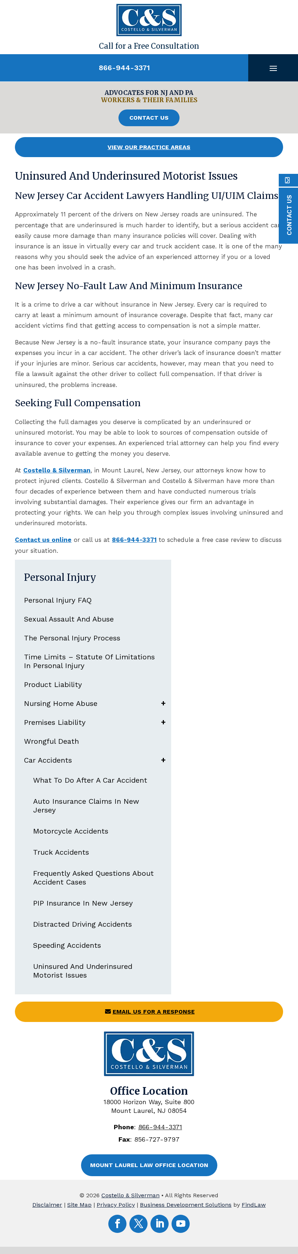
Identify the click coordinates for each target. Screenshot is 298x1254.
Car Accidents (48, 760)
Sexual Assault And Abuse (69, 619)
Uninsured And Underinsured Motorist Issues (82, 970)
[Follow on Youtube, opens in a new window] (181, 1224)
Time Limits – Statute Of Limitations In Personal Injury (89, 661)
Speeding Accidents (67, 945)
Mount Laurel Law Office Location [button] (149, 1165)
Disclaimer (47, 1204)
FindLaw (254, 1204)
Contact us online (43, 539)
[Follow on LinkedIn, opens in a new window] (159, 1224)
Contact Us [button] (149, 117)
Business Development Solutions (185, 1204)
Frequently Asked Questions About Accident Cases (93, 877)
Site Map (79, 1204)
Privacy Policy (116, 1204)
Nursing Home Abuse (60, 703)
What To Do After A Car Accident (90, 780)
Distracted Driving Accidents (82, 924)
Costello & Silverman (130, 1195)
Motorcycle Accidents (70, 831)
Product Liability (53, 684)
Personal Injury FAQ (58, 600)
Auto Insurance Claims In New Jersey (86, 805)
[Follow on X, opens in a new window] (138, 1224)
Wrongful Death (51, 741)
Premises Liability (54, 722)
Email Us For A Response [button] (154, 1011)
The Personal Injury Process (72, 638)
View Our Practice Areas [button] (149, 147)
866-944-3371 (124, 67)
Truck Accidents (61, 852)
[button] (273, 68)
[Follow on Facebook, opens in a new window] (117, 1224)
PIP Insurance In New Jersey (83, 903)
